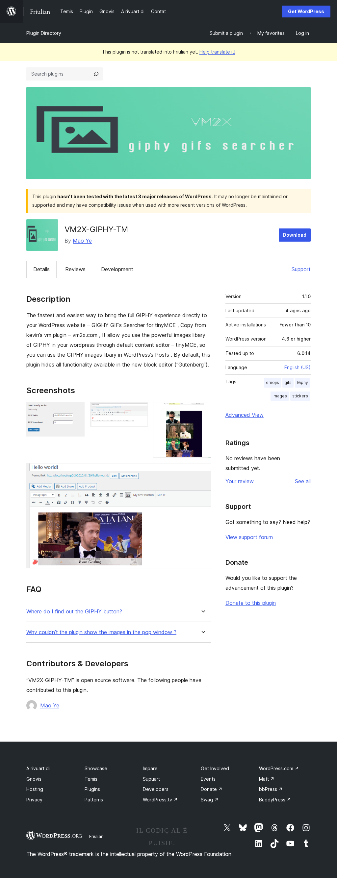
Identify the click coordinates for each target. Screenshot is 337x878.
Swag (210, 799)
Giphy (302, 382)
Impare (150, 768)
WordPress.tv (160, 799)
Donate (211, 789)
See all (303, 481)
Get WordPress (306, 11)
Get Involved (215, 768)
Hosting (34, 789)
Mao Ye (82, 240)
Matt (266, 779)
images (279, 395)
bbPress (271, 789)
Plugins (92, 789)
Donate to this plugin (250, 603)
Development (117, 269)
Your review (239, 481)
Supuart (151, 779)
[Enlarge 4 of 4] (202, 472)
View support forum (249, 537)
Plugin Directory (43, 33)
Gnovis (33, 779)
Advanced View (244, 415)
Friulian (96, 836)
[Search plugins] (96, 74)
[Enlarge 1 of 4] (75, 411)
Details (41, 269)
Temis (91, 779)
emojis (272, 382)
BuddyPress (275, 799)
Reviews (75, 269)
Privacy (34, 799)
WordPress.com (279, 768)
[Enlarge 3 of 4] (202, 411)
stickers (300, 395)
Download (294, 235)
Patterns (94, 799)
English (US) (297, 367)
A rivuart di (38, 768)
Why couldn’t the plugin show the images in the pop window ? (101, 632)
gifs (288, 382)
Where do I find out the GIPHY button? (74, 611)
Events (208, 779)
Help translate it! (217, 52)
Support (301, 269)
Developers (155, 789)
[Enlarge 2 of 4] (139, 411)
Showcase (96, 768)
